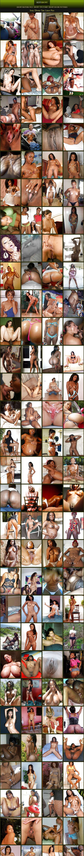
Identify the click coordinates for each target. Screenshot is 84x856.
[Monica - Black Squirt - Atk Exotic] (73, 387)
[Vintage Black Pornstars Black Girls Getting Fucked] (10, 581)
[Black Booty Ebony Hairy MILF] (73, 414)
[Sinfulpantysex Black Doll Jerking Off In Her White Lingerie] (10, 775)
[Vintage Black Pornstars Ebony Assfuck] (31, 26)
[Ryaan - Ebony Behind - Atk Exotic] (31, 831)
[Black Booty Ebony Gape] (10, 54)
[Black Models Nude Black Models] (52, 553)
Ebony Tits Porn (41, 7)
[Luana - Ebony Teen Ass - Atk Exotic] (10, 526)
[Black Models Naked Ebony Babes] (73, 526)
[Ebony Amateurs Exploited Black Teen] (31, 526)
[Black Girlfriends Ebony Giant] (52, 137)
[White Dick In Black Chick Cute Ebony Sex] (52, 831)
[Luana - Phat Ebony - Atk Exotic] (10, 137)
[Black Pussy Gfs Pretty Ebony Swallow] (31, 304)
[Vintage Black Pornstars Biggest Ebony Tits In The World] (52, 775)
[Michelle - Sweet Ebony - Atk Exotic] (73, 165)
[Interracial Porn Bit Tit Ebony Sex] (10, 109)
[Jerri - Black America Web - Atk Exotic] (52, 248)
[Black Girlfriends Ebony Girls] (10, 165)
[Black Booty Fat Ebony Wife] (31, 748)
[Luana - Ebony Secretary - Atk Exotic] (73, 359)
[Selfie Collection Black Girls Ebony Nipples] (31, 498)
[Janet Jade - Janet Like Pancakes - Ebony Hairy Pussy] (52, 692)
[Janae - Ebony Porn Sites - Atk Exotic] (31, 470)
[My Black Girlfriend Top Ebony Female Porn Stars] (73, 192)
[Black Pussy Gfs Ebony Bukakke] (31, 192)
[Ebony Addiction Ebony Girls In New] (31, 54)
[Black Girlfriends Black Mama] (73, 109)
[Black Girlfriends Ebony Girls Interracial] (73, 26)
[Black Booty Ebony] (73, 720)
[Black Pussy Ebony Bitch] (73, 553)
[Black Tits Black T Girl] (10, 664)
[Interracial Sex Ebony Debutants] (73, 54)
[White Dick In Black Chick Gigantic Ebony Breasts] (31, 81)
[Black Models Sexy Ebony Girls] (31, 803)
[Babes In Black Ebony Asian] (31, 581)
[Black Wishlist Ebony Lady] (52, 664)
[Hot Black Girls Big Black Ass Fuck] (73, 276)
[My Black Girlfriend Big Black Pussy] (10, 609)
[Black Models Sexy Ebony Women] (52, 609)
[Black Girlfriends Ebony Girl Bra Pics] (73, 137)
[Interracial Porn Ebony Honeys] (10, 331)
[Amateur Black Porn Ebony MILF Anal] (73, 636)
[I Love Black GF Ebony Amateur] (73, 831)
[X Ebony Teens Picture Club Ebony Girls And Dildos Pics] (52, 26)
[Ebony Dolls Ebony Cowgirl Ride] (31, 553)
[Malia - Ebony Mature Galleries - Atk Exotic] (31, 636)
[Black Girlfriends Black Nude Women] (73, 692)
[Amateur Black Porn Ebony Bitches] (10, 26)
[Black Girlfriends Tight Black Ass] (52, 636)
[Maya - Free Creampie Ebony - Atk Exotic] (10, 359)
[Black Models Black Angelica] (52, 442)
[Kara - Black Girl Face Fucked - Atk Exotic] (52, 470)
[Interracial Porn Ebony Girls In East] (73, 331)
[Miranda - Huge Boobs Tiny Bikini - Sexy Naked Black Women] (52, 54)
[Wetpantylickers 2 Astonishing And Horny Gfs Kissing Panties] (52, 220)
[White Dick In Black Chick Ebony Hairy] (10, 387)
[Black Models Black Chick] (10, 553)
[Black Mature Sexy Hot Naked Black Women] (52, 192)
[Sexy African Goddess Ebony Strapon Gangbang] (31, 165)
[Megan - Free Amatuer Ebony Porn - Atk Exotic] (31, 692)
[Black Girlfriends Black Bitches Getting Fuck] (31, 220)
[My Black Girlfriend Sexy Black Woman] (31, 248)
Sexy (42, 2)
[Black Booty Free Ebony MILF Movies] (31, 359)
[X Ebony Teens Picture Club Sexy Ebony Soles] (52, 165)
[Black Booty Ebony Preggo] (52, 359)
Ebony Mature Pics (25, 7)
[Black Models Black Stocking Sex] (52, 498)
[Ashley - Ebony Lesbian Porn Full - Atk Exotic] (52, 387)
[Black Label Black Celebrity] (73, 581)
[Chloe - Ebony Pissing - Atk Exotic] (52, 414)
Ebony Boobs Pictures (58, 7)
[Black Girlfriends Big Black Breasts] (10, 220)
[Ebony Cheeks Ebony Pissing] (31, 664)
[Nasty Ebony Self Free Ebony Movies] (73, 498)
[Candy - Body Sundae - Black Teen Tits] (73, 803)
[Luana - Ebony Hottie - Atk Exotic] (10, 831)
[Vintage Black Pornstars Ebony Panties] (52, 720)
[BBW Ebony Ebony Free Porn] (73, 304)
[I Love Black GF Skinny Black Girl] (73, 442)
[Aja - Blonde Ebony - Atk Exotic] (10, 304)
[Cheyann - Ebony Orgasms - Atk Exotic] (73, 609)
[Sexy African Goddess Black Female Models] (73, 748)
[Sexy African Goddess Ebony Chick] (10, 636)
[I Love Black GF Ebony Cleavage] (31, 720)
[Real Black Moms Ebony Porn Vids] (31, 137)
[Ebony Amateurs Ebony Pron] (10, 720)
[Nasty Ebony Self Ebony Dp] (73, 220)
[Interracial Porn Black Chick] (31, 109)
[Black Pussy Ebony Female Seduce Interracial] (10, 81)
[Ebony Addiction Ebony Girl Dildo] (73, 248)
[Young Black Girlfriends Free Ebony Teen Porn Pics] (10, 248)
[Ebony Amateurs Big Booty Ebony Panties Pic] (52, 803)
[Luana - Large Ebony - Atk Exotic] (73, 775)
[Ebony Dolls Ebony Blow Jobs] (52, 748)
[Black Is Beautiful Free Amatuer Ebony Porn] (31, 414)
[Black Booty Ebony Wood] (52, 81)
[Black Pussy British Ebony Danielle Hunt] (31, 775)
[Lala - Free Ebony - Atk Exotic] (10, 470)
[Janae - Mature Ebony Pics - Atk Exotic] (31, 609)
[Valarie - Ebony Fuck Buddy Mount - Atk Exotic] (73, 664)
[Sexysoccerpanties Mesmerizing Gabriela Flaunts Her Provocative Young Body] (73, 81)
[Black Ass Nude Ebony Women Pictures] (52, 276)
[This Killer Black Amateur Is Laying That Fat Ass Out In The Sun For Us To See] (31, 331)
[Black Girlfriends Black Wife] (31, 276)
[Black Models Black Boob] (10, 414)
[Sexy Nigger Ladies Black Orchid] (52, 109)
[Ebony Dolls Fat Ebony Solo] (10, 748)
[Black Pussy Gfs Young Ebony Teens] (10, 192)
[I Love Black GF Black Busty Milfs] (10, 276)
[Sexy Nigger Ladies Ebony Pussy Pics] (10, 803)
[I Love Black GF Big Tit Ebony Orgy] (52, 581)
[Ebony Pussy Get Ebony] (52, 526)
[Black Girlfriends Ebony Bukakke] (10, 442)
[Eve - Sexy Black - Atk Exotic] (31, 387)
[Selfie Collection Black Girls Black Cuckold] (52, 331)
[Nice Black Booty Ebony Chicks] (10, 498)
